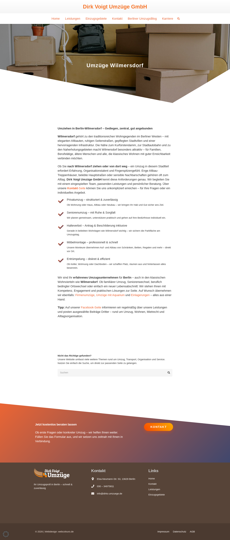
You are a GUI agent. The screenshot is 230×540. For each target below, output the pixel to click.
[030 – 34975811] (94, 486)
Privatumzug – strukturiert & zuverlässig (92, 199)
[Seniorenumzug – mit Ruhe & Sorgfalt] (62, 214)
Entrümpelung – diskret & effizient (88, 259)
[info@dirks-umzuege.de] (94, 493)
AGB (192, 531)
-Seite (76, 188)
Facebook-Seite (91, 307)
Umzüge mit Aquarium (110, 295)
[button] (178, 18)
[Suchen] (168, 372)
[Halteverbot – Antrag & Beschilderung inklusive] (62, 227)
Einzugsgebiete (156, 494)
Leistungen (154, 489)
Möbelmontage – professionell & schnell (92, 242)
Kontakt (152, 484)
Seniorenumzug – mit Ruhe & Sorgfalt (91, 212)
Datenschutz (179, 531)
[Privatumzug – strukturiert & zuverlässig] (62, 201)
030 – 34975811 (105, 486)
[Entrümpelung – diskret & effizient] (62, 260)
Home (151, 478)
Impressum (163, 531)
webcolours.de (66, 531)
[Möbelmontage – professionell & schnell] (62, 243)
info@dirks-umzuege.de (109, 493)
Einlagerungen (140, 295)
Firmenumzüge (85, 295)
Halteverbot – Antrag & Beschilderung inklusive (97, 225)
